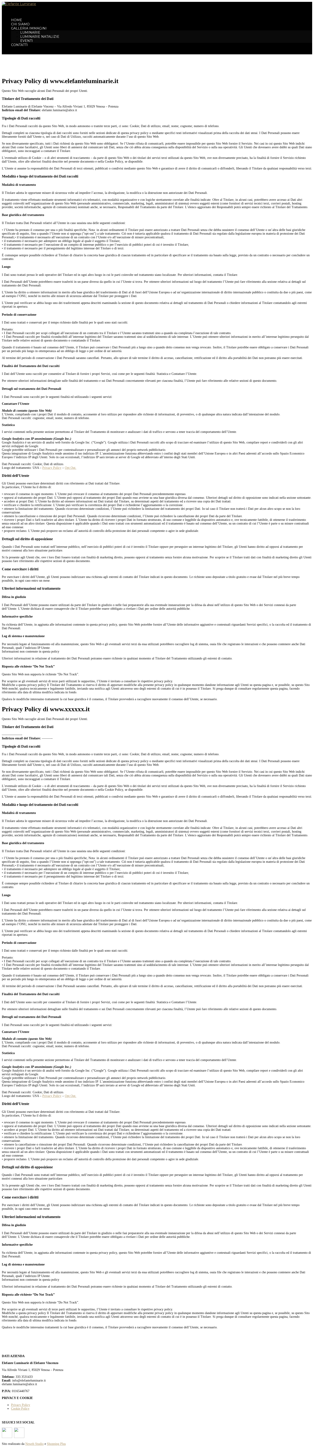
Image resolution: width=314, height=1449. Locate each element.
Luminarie (30, 32)
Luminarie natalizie (39, 37)
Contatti (19, 45)
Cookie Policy (20, 1408)
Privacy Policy (51, 467)
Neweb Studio (34, 1444)
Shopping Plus (56, 1444)
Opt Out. (70, 467)
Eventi (26, 41)
